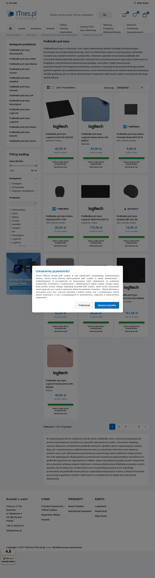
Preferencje (84, 305)
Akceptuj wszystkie (107, 305)
